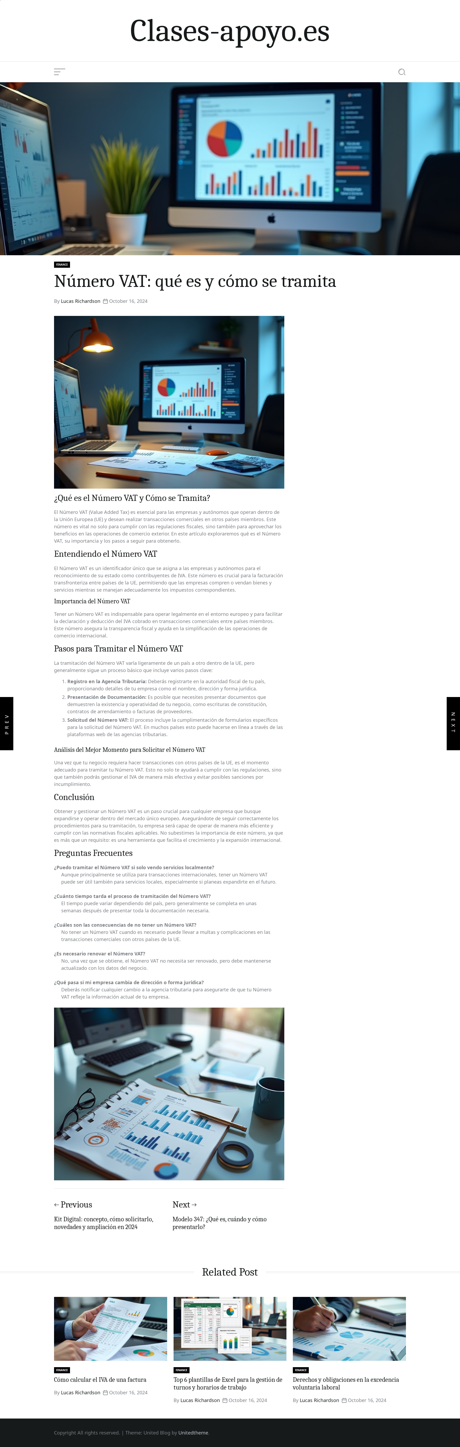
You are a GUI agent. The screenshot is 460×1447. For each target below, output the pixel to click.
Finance (62, 264)
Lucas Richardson (80, 301)
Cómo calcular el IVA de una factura (100, 1379)
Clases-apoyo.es (230, 30)
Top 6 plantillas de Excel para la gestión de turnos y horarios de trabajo (228, 1383)
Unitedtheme (193, 1432)
